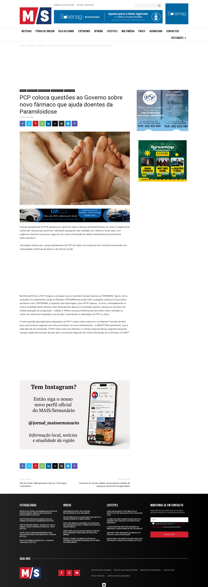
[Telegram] (68, 123)
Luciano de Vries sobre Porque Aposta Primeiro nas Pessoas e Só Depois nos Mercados (124, 521)
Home (22, 45)
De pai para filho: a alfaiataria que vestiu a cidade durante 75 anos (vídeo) (82, 518)
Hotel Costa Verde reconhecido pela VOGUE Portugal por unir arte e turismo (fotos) (38, 534)
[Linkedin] (48, 123)
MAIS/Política (42, 45)
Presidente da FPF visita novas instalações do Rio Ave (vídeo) (76, 512)
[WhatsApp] (42, 123)
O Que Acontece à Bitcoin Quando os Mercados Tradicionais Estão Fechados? (125, 528)
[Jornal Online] (35, 15)
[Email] (55, 123)
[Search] (159, 6)
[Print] (61, 123)
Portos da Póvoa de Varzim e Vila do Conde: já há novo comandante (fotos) (37, 520)
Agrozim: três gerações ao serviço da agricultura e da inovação (124, 534)
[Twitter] (29, 123)
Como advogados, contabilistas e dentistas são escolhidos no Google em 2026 (124, 513)
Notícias (30, 45)
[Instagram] (69, 573)
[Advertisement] (104, 68)
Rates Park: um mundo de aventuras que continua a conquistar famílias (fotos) (124, 539)
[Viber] (74, 123)
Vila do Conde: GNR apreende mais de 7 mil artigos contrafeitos (43, 484)
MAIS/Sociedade (44, 91)
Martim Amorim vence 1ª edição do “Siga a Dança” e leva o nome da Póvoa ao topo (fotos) (37, 527)
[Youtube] (77, 573)
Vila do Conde (69, 91)
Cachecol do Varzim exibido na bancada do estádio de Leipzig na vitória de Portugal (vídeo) (104, 484)
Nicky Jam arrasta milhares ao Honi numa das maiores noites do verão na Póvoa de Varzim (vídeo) (81, 525)
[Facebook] (22, 123)
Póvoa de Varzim (57, 91)
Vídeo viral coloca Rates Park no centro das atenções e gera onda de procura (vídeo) (81, 533)
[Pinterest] (35, 123)
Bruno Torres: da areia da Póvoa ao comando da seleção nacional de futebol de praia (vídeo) (81, 540)
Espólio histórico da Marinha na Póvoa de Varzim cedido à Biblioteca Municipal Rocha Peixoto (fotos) (38, 513)
